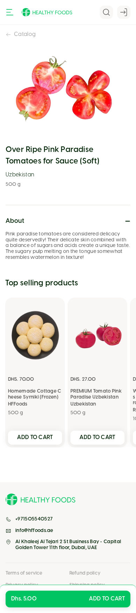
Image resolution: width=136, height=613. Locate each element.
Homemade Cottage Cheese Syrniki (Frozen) (34, 394)
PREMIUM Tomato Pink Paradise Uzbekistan (96, 394)
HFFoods (17, 404)
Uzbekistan (20, 175)
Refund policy (84, 573)
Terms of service (24, 573)
